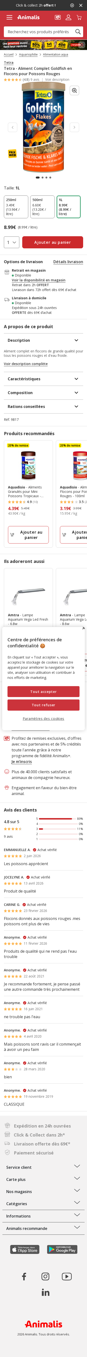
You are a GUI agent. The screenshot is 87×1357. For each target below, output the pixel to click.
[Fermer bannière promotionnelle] (81, 44)
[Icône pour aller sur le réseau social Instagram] (45, 1276)
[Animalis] (28, 17)
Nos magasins (19, 1191)
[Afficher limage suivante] (74, 127)
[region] (43, 678)
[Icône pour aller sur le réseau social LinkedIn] (45, 1292)
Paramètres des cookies (43, 718)
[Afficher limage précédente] (12, 127)
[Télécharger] (14, 1349)
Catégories (16, 1203)
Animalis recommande (26, 1228)
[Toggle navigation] (9, 17)
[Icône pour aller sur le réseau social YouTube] (66, 1276)
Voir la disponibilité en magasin (38, 280)
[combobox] (43, 31)
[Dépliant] (43, 45)
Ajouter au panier (31, 534)
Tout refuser (43, 705)
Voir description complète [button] (26, 363)
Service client (19, 1167)
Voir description (57, 79)
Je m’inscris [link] (22, 761)
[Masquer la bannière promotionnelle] (80, 5)
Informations (18, 1216)
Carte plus (16, 1179)
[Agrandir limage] (74, 90)
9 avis (34, 79)
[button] (58, 17)
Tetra (9, 62)
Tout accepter (43, 691)
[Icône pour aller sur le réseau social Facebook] (24, 1276)
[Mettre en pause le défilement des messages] (72, 5)
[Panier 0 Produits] (79, 17)
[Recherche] (78, 32)
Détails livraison (68, 261)
